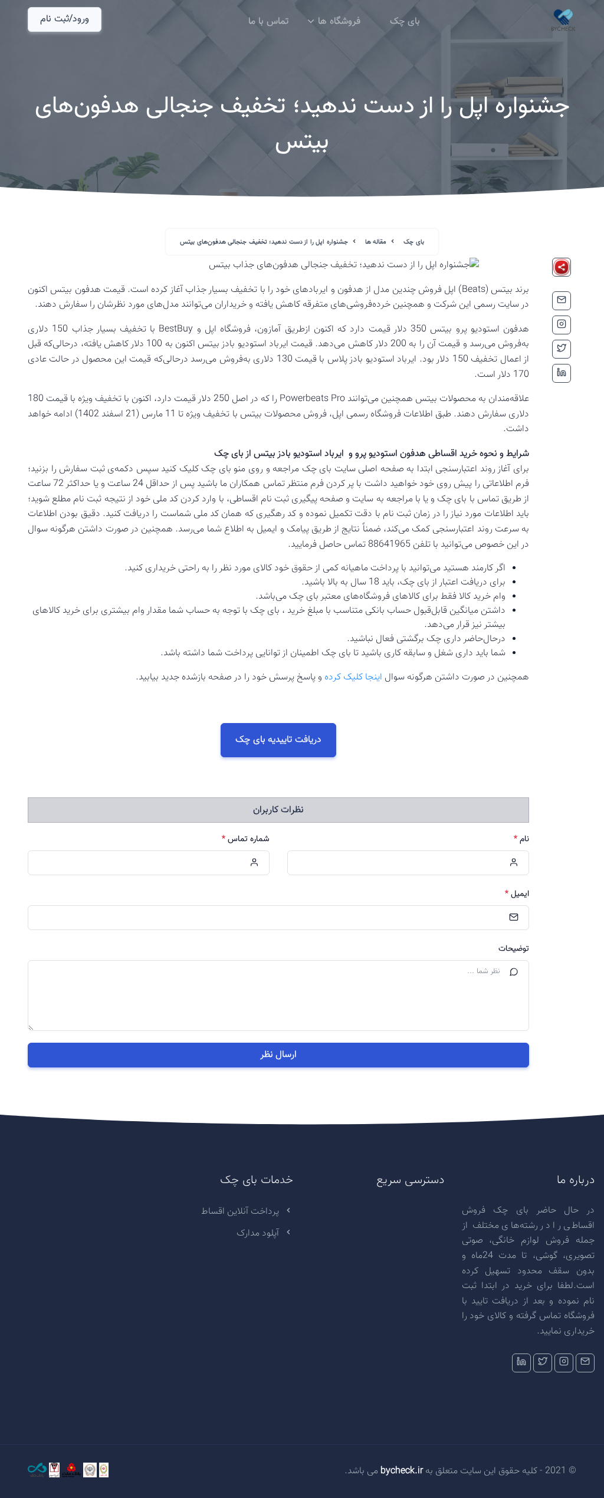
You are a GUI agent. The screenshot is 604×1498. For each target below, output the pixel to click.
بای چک (405, 21)
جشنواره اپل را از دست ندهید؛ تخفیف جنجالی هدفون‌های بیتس (264, 242)
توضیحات (513, 949)
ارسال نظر (278, 1054)
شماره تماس (246, 839)
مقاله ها (376, 242)
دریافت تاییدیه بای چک (278, 739)
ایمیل (517, 894)
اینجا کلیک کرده (353, 677)
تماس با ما (268, 21)
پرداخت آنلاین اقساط (241, 1211)
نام (521, 839)
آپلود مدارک (259, 1233)
